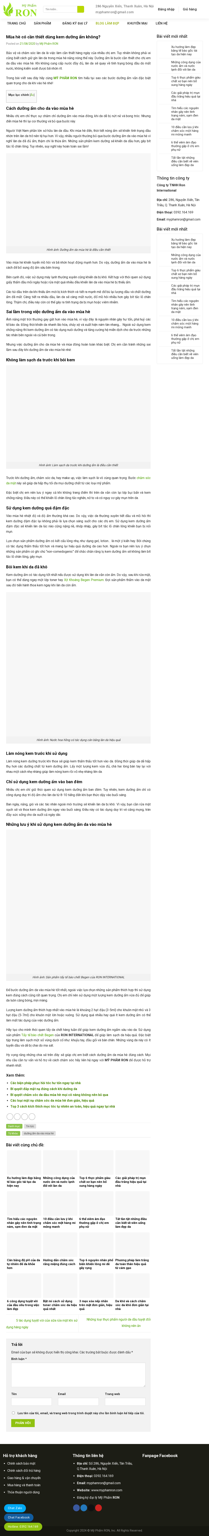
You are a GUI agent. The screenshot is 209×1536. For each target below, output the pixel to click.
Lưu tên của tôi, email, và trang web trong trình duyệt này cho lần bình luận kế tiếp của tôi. (81, 1413)
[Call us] (203, 23)
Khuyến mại (137, 23)
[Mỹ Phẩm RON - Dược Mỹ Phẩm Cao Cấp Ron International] (20, 9)
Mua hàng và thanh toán (23, 1485)
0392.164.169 (183, 212)
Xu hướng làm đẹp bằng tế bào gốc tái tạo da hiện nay (184, 50)
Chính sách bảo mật (21, 1463)
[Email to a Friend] (24, 1116)
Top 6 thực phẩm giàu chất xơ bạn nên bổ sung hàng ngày (185, 81)
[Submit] (80, 9)
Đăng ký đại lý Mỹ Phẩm (98, 1497)
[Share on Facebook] (10, 1116)
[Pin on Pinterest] (32, 1116)
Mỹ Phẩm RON (49, 43)
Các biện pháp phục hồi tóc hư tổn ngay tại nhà (45, 1083)
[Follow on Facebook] (192, 23)
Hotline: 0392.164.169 (23, 1526)
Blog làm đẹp (107, 23)
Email (62, 1394)
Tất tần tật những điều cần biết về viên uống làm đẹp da (184, 161)
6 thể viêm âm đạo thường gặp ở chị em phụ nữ (185, 146)
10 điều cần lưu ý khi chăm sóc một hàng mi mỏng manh (184, 130)
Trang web (112, 1394)
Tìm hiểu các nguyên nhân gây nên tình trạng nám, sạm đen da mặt (185, 113)
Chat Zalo (15, 1508)
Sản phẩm (42, 23)
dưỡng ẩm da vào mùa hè (39, 1133)
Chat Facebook (19, 1517)
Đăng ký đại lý (75, 23)
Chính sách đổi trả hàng (23, 1471)
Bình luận (19, 1359)
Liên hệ (162, 23)
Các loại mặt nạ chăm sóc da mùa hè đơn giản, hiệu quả (52, 1100)
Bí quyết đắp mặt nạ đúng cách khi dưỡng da (43, 1089)
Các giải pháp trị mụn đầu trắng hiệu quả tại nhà (185, 96)
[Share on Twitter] (17, 1116)
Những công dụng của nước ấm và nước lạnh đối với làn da (186, 65)
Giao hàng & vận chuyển (24, 1478)
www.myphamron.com (106, 1490)
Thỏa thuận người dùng (23, 1492)
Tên (14, 1394)
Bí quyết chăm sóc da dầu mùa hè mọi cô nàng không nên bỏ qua (59, 1095)
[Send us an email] (198, 23)
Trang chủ (16, 23)
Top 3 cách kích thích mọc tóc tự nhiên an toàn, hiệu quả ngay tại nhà (62, 1106)
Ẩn (32, 94)
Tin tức (30, 1126)
